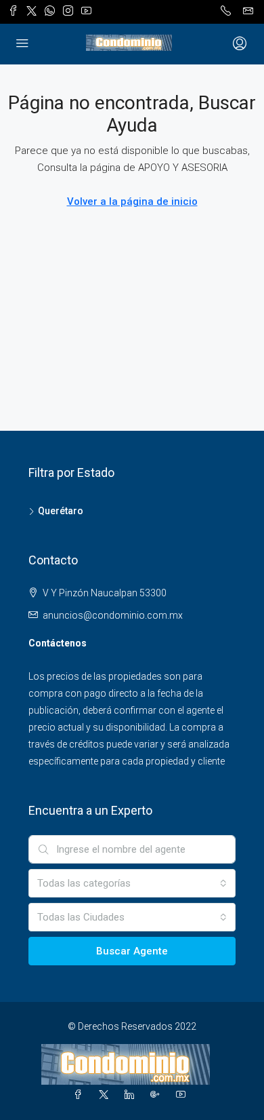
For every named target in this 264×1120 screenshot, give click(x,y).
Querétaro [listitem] (60, 510)
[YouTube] (183, 1094)
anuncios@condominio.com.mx (113, 615)
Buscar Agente (132, 951)
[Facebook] (80, 1094)
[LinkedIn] (132, 1094)
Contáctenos (57, 643)
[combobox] (132, 883)
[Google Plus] (157, 1094)
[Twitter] (106, 1094)
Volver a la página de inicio (132, 201)
